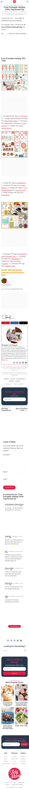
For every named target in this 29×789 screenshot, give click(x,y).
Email (5, 479)
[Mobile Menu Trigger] (2, 2)
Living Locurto (20, 190)
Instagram (23, 758)
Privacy (8, 784)
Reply (10, 537)
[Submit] (25, 650)
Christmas (19, 5)
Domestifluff (21, 183)
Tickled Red (8, 536)
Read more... (5, 360)
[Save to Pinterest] (5, 323)
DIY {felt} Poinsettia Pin (6, 409)
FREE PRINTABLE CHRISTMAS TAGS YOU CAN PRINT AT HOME (12, 272)
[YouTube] (26, 362)
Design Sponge (6, 128)
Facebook (23, 756)
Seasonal (12, 5)
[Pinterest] (20, 362)
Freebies (13, 378)
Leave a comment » (19, 384)
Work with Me (5, 763)
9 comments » (23, 11)
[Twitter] (23, 362)
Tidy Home (14, 763)
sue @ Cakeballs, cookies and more (14, 504)
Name (5, 472)
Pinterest (23, 761)
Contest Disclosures (17, 784)
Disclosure (21, 782)
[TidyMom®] (14, 774)
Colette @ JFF (8, 583)
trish (6, 551)
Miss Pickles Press (11, 121)
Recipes (15, 756)
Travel (14, 761)
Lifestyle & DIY (14, 758)
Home (7, 5)
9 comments (8, 384)
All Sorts (24, 116)
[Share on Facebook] (14, 323)
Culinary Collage (9, 568)
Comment (7, 455)
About (5, 758)
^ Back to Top (8, 782)
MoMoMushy (15, 259)
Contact (6, 761)
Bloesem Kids (11, 256)
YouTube (23, 763)
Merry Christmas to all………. (22, 409)
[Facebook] (14, 362)
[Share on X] (23, 323)
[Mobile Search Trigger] (27, 2)
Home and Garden (21, 378)
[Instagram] (17, 362)
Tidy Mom (18, 381)
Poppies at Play (10, 266)
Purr (20, 787)
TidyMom (5, 11)
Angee (6, 596)
